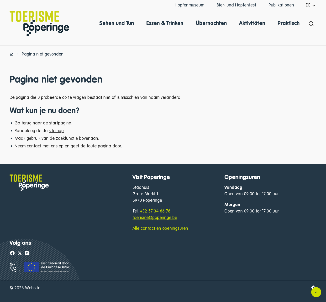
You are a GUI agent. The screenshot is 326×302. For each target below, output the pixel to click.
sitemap (56, 131)
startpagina (60, 123)
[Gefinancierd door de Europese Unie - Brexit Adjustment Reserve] (40, 273)
